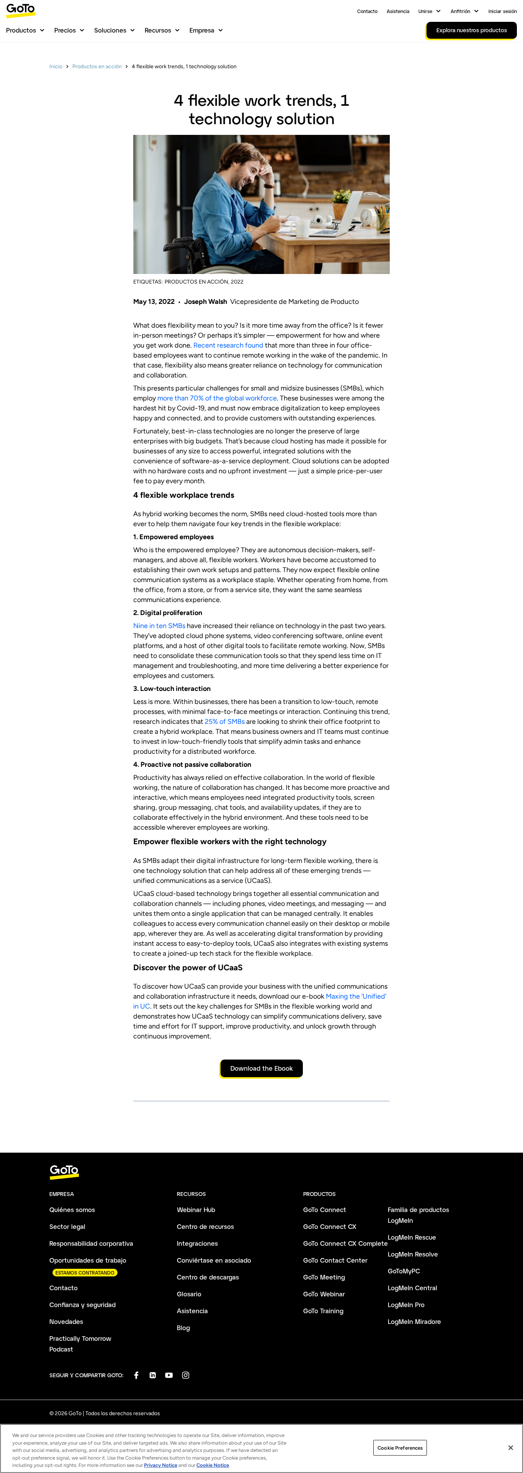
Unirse (425, 11)
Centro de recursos (205, 1226)
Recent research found (228, 345)
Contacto (367, 11)
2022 (237, 282)
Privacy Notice (160, 1465)
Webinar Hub (196, 1209)
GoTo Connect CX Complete (345, 1243)
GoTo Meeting (324, 1277)
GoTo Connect (324, 1209)
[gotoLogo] (21, 11)
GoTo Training (323, 1310)
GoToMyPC (404, 1271)
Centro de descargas (208, 1277)
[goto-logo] (261, 1173)
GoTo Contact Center (335, 1260)
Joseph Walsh (205, 301)
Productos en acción (97, 66)
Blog (183, 1327)
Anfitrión (460, 11)
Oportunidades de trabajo (87, 1260)
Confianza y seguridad (82, 1304)
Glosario (189, 1293)
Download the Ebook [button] (261, 1068)
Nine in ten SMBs (159, 626)
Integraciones (197, 1243)
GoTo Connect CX (329, 1226)
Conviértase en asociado (214, 1260)
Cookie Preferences (400, 1448)
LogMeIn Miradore (414, 1321)
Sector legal (67, 1226)
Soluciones (110, 30)
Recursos (158, 30)
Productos (21, 30)
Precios (65, 30)
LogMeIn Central (412, 1287)
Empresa (202, 30)
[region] (261, 1448)
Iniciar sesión (503, 11)
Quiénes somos (72, 1209)
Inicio (55, 66)
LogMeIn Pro (406, 1304)
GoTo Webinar (324, 1293)
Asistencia (398, 11)
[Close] (510, 1447)
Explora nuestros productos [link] (471, 30)
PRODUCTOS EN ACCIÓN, (197, 282)
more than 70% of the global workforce (217, 398)
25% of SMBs (225, 721)
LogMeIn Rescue (412, 1237)
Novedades (66, 1321)
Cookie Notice (212, 1465)
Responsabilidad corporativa (91, 1243)
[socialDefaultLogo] (136, 1375)
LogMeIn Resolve (413, 1254)
